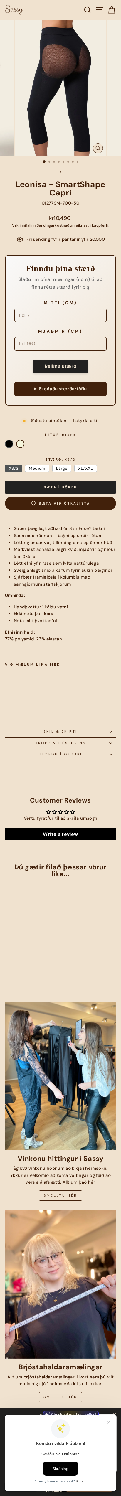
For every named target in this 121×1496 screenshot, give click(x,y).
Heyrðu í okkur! (60, 754)
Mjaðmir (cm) (60, 331)
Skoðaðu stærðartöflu (63, 389)
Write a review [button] (60, 834)
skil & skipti (60, 731)
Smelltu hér (60, 1195)
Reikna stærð (61, 366)
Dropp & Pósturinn (60, 743)
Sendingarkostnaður (55, 225)
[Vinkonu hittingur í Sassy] (60, 1076)
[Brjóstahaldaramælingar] (60, 1284)
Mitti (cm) (60, 302)
